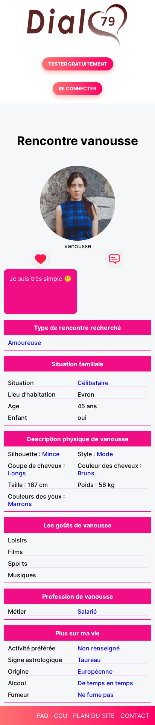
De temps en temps (105, 683)
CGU (60, 715)
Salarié (87, 611)
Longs (17, 473)
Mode (105, 454)
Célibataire (93, 382)
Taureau (89, 660)
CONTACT (134, 715)
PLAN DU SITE (94, 715)
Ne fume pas (96, 694)
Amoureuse (24, 342)
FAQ (42, 715)
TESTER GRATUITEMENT (77, 64)
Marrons (20, 504)
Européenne (95, 671)
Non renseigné (99, 648)
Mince (50, 454)
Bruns (86, 473)
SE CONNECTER (77, 88)
